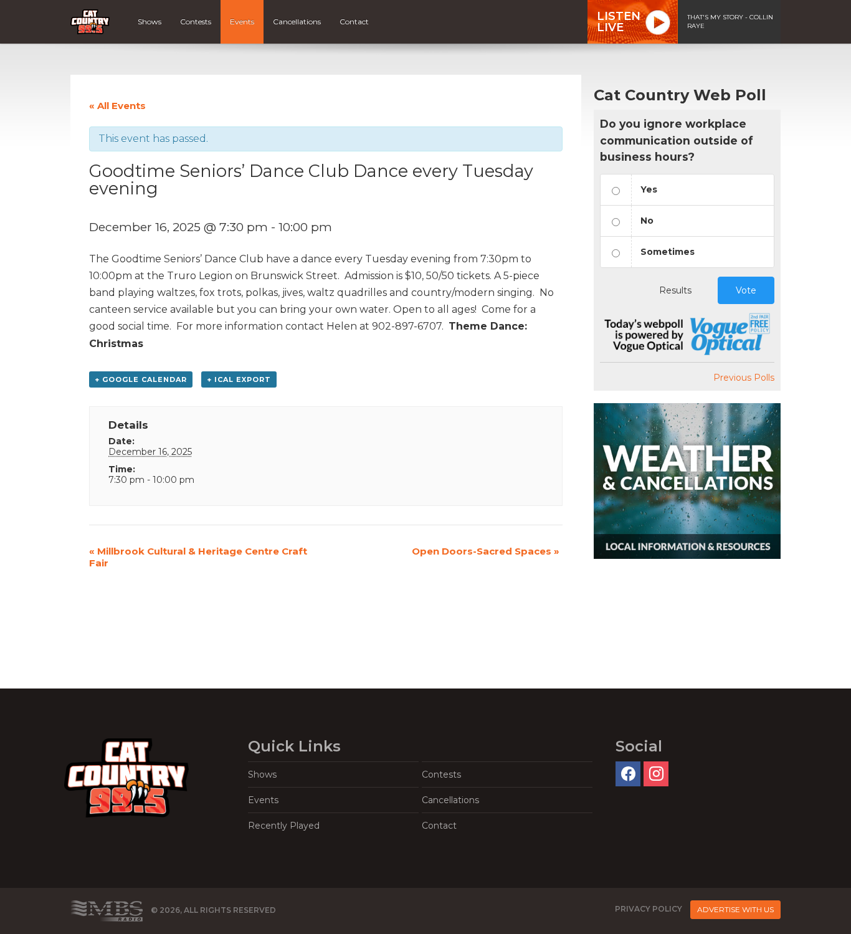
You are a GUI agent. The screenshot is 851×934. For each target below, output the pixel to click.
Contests (195, 21)
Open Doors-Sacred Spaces (485, 551)
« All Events (117, 106)
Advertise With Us (735, 909)
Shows (149, 21)
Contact (354, 21)
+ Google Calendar (141, 379)
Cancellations (297, 21)
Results (675, 290)
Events (242, 21)
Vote (746, 290)
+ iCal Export (239, 379)
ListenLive (618, 21)
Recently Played (284, 825)
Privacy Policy (648, 908)
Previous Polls (743, 377)
